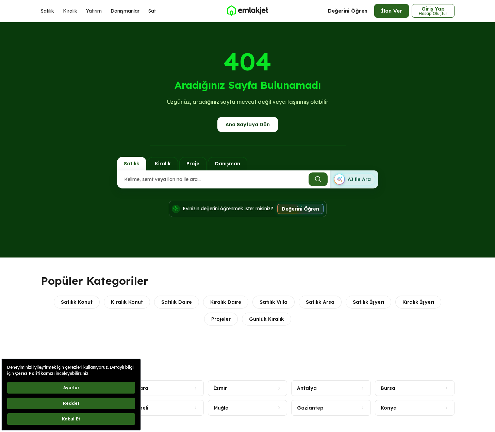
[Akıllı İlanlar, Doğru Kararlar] (247, 10)
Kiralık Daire (225, 302)
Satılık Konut (77, 302)
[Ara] (318, 179)
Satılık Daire (176, 302)
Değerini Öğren (347, 10)
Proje (192, 164)
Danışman (227, 164)
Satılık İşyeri (368, 302)
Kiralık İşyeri (418, 302)
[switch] (354, 179)
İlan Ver (391, 10)
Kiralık (70, 11)
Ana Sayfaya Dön (248, 124)
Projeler (221, 319)
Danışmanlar (125, 11)
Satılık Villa (273, 302)
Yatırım (94, 11)
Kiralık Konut (127, 302)
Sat (152, 11)
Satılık (47, 11)
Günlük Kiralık (266, 319)
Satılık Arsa (320, 302)
